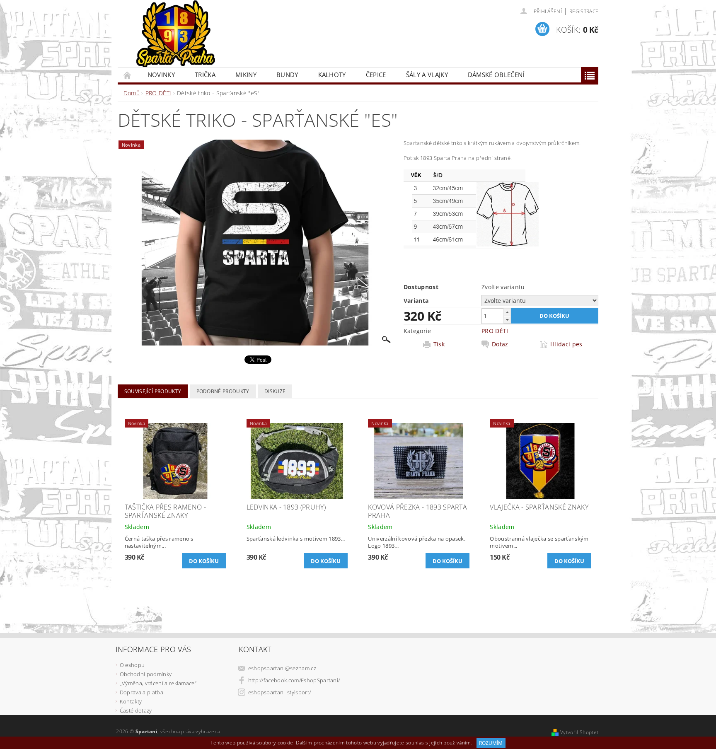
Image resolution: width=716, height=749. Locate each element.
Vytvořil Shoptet (579, 732)
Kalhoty (332, 74)
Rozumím (491, 743)
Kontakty (131, 701)
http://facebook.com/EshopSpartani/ (294, 680)
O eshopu (132, 665)
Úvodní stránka (128, 75)
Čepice (376, 74)
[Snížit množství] (507, 320)
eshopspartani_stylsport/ (279, 692)
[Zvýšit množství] (507, 312)
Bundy (287, 74)
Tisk (439, 344)
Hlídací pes (566, 344)
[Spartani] (175, 34)
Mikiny (245, 74)
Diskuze (274, 391)
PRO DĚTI (494, 331)
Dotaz (500, 344)
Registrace (583, 11)
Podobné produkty (222, 391)
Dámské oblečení (496, 74)
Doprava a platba (141, 692)
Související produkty (152, 391)
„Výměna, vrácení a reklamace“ (158, 683)
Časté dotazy (136, 710)
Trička (205, 74)
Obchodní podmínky (146, 674)
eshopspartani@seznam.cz (282, 668)
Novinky (161, 74)
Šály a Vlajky (427, 74)
